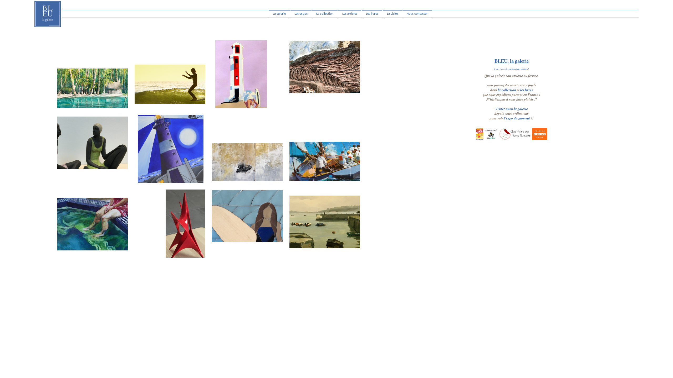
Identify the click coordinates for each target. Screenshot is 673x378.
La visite (392, 13)
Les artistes (349, 13)
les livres (526, 89)
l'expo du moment (517, 118)
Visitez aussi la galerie (511, 108)
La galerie (279, 13)
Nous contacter (417, 13)
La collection (325, 13)
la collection (507, 89)
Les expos (301, 13)
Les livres (372, 13)
